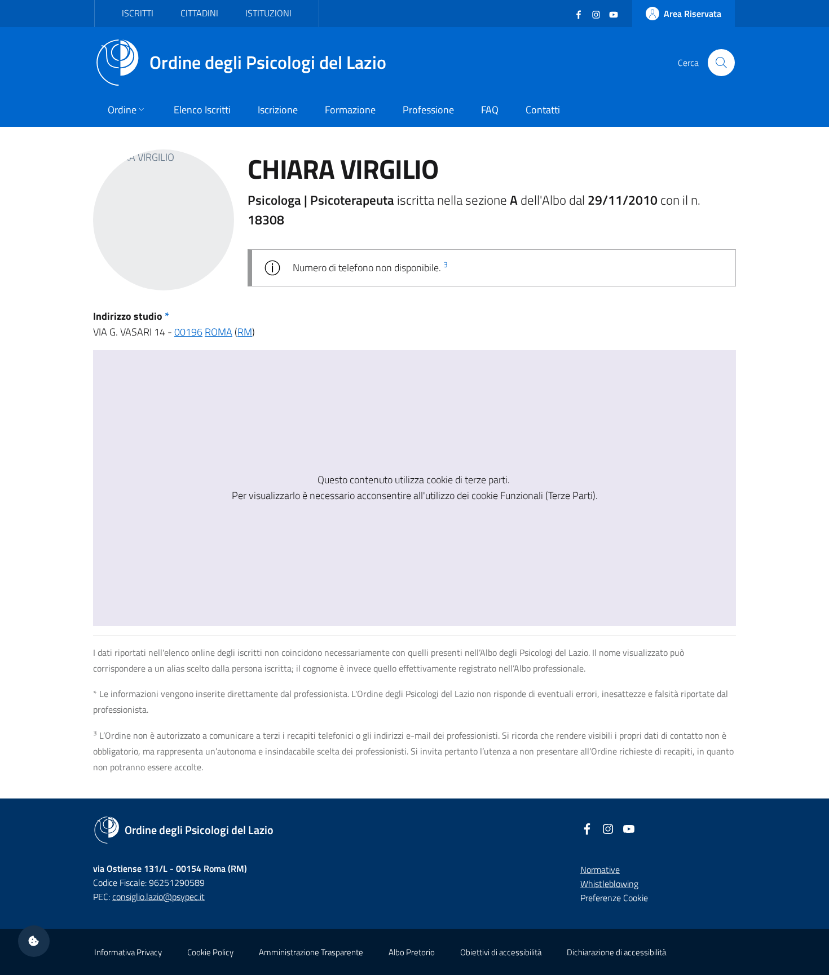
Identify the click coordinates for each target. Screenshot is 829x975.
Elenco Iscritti (202, 109)
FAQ (490, 109)
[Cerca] (721, 62)
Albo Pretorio (412, 952)
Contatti (543, 109)
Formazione (350, 109)
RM (244, 331)
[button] (34, 941)
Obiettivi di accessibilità (500, 952)
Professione (428, 109)
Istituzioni (268, 13)
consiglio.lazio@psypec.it (158, 896)
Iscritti (137, 13)
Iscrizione (278, 109)
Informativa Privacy (128, 952)
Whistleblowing (609, 883)
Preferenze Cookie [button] (614, 898)
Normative (600, 869)
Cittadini (199, 13)
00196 (188, 331)
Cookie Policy (210, 952)
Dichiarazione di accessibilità (616, 952)
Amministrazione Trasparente (311, 952)
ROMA (218, 331)
